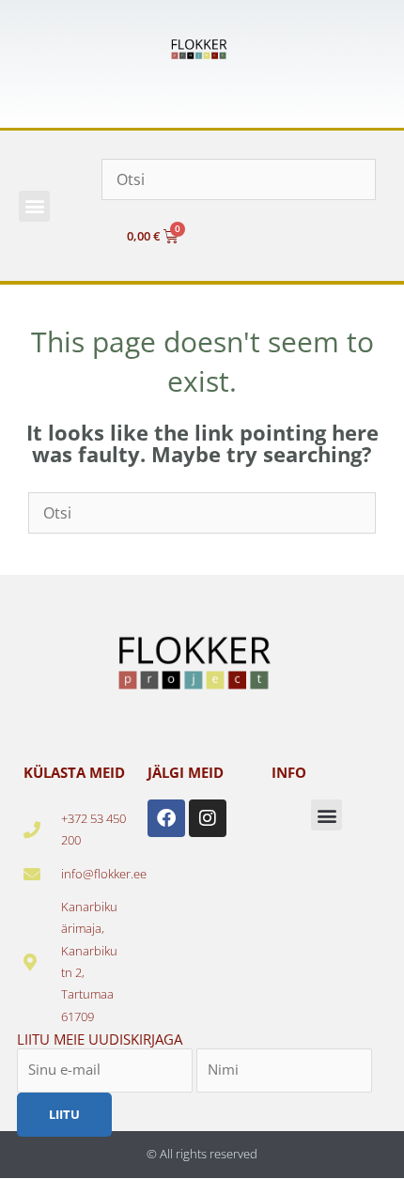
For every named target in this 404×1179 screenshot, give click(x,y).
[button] (34, 206)
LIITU (64, 1114)
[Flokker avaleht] (202, 49)
